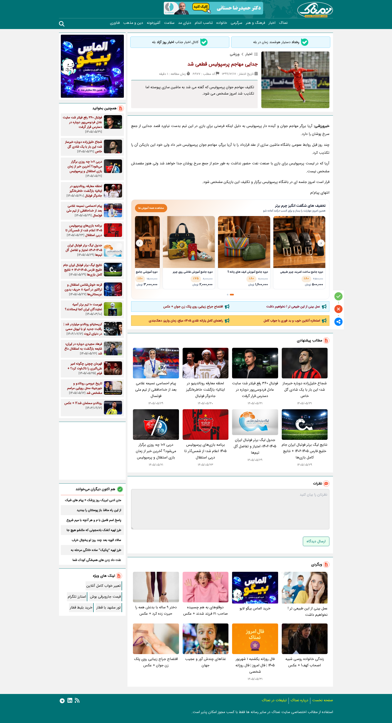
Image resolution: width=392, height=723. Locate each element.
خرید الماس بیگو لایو (255, 608)
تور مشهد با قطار (108, 607)
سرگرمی (236, 23)
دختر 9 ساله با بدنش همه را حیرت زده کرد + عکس (156, 610)
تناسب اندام (204, 23)
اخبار (272, 23)
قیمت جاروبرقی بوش (105, 596)
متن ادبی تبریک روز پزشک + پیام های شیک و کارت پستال (93, 500)
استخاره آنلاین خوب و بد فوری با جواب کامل (292, 320)
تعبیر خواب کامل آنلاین (103, 586)
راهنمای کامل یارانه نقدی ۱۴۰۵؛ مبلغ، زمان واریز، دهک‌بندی (186, 320)
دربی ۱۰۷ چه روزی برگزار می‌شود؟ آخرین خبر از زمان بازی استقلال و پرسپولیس (156, 451)
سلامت (169, 23)
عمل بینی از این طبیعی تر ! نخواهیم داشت (293, 306)
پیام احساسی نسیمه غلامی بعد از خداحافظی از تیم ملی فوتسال (155, 389)
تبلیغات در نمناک (274, 700)
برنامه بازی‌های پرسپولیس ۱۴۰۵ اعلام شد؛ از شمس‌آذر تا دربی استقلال (205, 451)
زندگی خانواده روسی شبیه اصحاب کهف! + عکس (304, 662)
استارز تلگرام (77, 596)
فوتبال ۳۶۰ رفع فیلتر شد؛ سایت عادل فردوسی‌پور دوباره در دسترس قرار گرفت (255, 389)
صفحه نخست (322, 700)
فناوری (115, 23)
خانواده (221, 23)
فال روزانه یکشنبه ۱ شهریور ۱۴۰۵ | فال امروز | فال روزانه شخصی (255, 665)
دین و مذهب (133, 23)
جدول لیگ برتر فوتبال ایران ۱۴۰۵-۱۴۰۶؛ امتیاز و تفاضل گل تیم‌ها (255, 446)
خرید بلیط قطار (81, 607)
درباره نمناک (299, 700)
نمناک (283, 23)
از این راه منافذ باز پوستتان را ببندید (99, 510)
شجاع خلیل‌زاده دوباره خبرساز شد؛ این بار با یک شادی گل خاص (305, 389)
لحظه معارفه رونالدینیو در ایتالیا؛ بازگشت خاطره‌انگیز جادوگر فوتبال (205, 389)
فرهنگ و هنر (255, 23)
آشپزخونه (153, 23)
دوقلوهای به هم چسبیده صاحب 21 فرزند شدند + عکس (205, 610)
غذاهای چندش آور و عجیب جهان (205, 662)
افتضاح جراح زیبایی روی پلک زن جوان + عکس (193, 306)
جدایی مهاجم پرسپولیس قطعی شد (222, 64)
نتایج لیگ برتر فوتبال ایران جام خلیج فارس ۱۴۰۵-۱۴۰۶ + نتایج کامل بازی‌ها (304, 451)
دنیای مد (184, 23)
